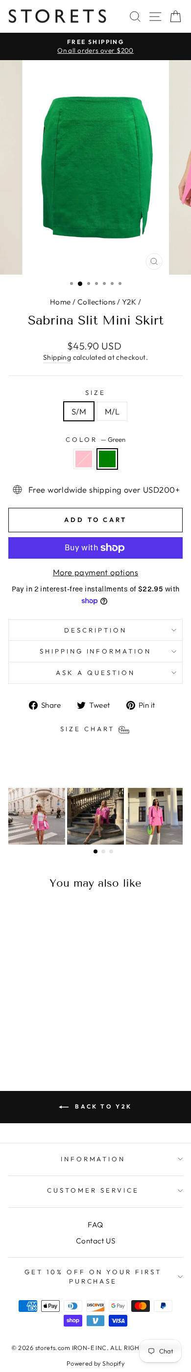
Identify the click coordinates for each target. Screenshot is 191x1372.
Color (95, 439)
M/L (112, 411)
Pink (84, 459)
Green (107, 459)
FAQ (95, 1224)
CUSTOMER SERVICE (93, 1190)
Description (95, 630)
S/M (79, 411)
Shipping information (96, 651)
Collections (96, 301)
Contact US (95, 1240)
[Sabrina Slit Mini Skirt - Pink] (36, 1033)
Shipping (57, 357)
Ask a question (95, 672)
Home (60, 301)
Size (95, 392)
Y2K (129, 301)
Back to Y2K (102, 1106)
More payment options (95, 572)
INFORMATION (93, 1159)
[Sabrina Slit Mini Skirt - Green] (47, 1033)
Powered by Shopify (95, 1363)
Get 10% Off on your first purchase (92, 1276)
